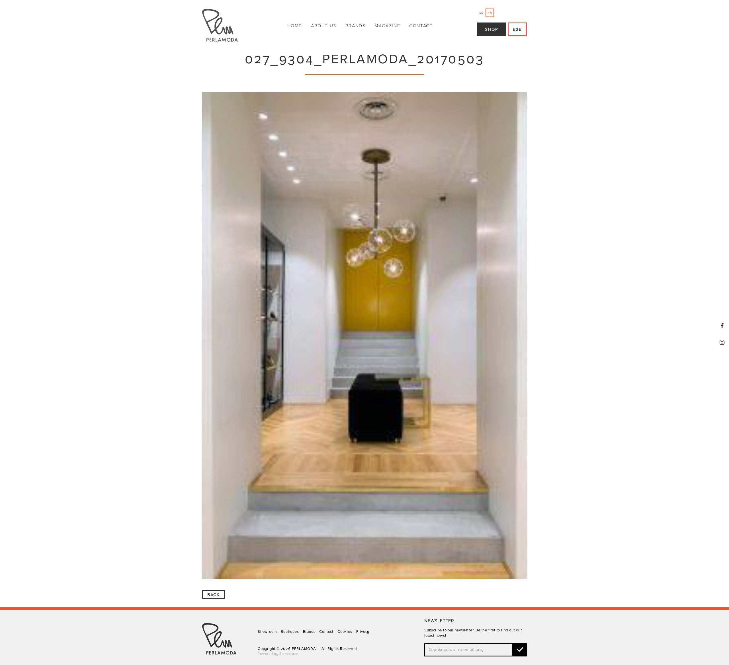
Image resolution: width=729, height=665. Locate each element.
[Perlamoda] (220, 26)
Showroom (267, 631)
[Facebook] (722, 326)
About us (323, 26)
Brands (355, 26)
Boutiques (290, 631)
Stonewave (288, 654)
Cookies (344, 631)
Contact (421, 26)
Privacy (363, 631)
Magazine (387, 26)
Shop (491, 29)
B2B (517, 29)
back (213, 594)
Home (294, 26)
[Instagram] (722, 342)
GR (481, 13)
